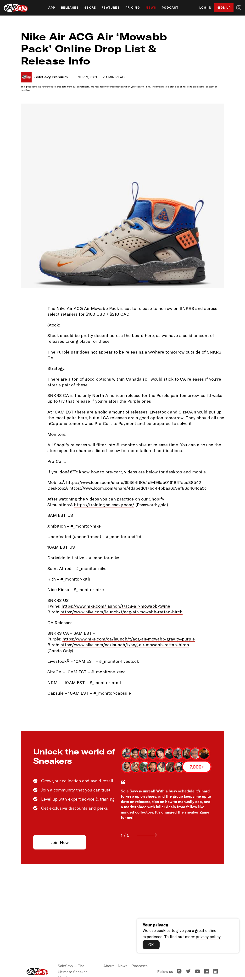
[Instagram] (238, 7)
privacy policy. (208, 936)
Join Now (60, 842)
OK (151, 944)
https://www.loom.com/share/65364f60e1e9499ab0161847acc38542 (133, 482)
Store (90, 7)
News (151, 7)
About (108, 966)
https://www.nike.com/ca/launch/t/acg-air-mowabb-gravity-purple (128, 638)
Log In (205, 7)
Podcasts (139, 966)
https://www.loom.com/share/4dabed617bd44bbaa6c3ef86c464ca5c (138, 488)
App (51, 7)
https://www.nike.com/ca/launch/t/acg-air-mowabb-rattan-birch (124, 644)
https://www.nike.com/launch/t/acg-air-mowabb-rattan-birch (121, 611)
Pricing (132, 7)
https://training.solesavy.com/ (104, 504)
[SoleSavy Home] (16, 8)
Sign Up (224, 7)
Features (111, 7)
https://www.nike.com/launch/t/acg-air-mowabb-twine (115, 606)
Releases (70, 7)
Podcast (170, 7)
